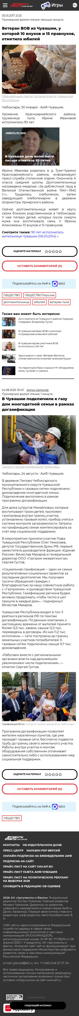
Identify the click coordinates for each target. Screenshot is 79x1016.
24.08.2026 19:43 (13, 390)
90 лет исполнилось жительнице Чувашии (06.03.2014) (32, 234)
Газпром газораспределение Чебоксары (31, 467)
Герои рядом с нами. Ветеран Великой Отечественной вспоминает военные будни (44, 357)
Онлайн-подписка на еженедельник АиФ (37, 856)
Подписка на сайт (18, 861)
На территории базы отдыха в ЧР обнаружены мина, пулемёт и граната (46, 369)
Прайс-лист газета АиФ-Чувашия (30, 872)
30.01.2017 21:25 (12, 15)
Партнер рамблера (36, 997)
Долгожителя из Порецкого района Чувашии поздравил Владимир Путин (45, 320)
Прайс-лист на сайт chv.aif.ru (28, 866)
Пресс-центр (13, 850)
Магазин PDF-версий (43, 850)
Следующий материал (38, 1005)
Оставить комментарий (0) (39, 266)
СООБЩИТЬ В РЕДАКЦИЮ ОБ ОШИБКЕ (31, 886)
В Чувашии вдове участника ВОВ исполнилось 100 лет (38, 345)
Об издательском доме (42, 845)
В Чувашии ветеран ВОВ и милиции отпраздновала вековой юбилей (39, 333)
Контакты (11, 845)
